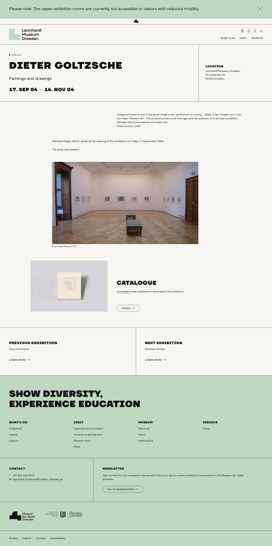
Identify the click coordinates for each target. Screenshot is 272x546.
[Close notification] (260, 9)
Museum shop (82, 441)
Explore (13, 441)
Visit (79, 422)
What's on (18, 422)
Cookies (41, 538)
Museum (145, 422)
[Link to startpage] (26, 34)
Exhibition (16, 55)
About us (143, 428)
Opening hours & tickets (88, 428)
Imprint (26, 538)
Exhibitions (15, 428)
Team (141, 435)
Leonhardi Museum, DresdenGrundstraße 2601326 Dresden (223, 75)
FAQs (77, 447)
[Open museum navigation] (136, 21)
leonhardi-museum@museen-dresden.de (38, 479)
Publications (145, 441)
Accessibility (57, 538)
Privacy (13, 538)
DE (261, 31)
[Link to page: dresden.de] (63, 516)
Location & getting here (88, 435)
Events (13, 435)
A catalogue (124, 291)
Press (206, 428)
